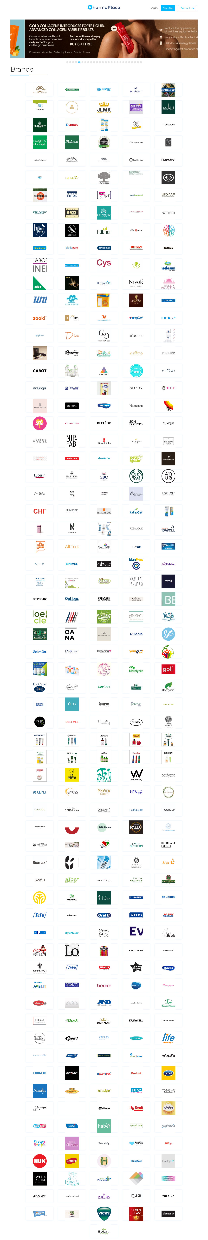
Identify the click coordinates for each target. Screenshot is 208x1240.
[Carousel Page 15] (109, 62)
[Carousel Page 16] (112, 62)
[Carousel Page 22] (129, 62)
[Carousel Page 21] (126, 62)
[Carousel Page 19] (120, 62)
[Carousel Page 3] (73, 62)
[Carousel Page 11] (97, 62)
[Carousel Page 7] (85, 62)
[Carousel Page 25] (138, 62)
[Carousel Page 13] (103, 62)
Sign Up (168, 8)
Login (154, 8)
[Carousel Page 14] (106, 62)
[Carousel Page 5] (79, 62)
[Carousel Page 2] (70, 62)
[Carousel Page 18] (117, 62)
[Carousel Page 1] (67, 62)
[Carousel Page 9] (91, 62)
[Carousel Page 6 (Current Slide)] (82, 62)
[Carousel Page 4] (76, 62)
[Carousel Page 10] (94, 62)
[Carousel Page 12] (100, 62)
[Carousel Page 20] (123, 62)
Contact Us (187, 8)
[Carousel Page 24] (135, 62)
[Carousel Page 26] (141, 62)
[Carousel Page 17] (115, 62)
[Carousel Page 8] (88, 62)
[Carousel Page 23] (132, 62)
